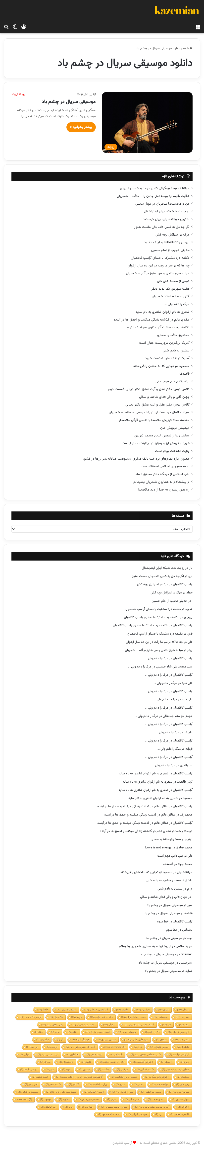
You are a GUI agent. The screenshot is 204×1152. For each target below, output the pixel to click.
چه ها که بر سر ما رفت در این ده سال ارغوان (159, 265)
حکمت (103, 1069)
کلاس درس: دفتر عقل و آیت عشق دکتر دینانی (157, 404)
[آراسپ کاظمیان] (176, 11)
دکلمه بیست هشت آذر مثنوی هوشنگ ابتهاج (158, 327)
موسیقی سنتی (127, 1032)
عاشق (86, 1062)
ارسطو (166, 1062)
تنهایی (25, 1054)
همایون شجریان (179, 1091)
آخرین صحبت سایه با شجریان (152, 1106)
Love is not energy (158, 847)
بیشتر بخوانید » (81, 127)
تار (60, 1039)
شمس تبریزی (107, 1039)
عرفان (183, 1009)
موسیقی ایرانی (137, 1114)
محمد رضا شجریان (133, 1017)
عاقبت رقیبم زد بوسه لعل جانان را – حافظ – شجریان (153, 196)
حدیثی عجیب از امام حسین (170, 250)
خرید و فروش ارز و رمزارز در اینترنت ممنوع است (156, 443)
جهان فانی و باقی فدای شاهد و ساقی (164, 397)
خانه (186, 48)
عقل (38, 1032)
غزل (138, 1047)
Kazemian (24, 1099)
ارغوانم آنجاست (143, 1062)
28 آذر (74, 1084)
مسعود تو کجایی (28, 1091)
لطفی (138, 1084)
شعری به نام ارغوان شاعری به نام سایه (163, 312)
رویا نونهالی (48, 1106)
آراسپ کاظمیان (183, 584)
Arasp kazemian (114, 1047)
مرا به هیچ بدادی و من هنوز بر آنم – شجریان (158, 273)
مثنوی (120, 1084)
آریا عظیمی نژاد (48, 1054)
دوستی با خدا (28, 1069)
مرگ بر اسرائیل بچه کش (172, 234)
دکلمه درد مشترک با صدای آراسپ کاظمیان (160, 257)
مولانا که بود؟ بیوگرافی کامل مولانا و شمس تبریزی (155, 188)
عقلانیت (87, 1106)
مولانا (76, 1017)
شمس (84, 1069)
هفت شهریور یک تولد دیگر (170, 288)
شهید (66, 1069)
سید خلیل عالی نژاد (136, 1039)
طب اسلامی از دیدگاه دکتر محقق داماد (162, 474)
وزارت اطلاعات (97, 1084)
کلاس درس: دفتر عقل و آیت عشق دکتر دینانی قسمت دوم (149, 389)
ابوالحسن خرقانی (96, 1009)
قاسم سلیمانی (179, 1114)
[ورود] (23, 27)
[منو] (197, 27)
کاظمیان (183, 1047)
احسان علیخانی (94, 1091)
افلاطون (72, 1054)
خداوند (64, 1099)
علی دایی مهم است (170, 855)
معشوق (183, 1076)
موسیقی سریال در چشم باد (69, 102)
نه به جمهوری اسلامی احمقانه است (165, 466)
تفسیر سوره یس (88, 1099)
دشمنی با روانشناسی (124, 1076)
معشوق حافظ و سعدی (173, 335)
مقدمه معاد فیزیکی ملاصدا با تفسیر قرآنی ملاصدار (154, 420)
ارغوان (109, 1024)
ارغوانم (183, 1106)
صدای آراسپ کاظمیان (175, 1069)
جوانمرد (143, 1009)
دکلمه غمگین (145, 1069)
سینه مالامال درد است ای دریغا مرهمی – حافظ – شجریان (149, 412)
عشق (163, 1009)
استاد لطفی (40, 1076)
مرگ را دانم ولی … (177, 304)
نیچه (69, 1106)
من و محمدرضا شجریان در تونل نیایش (162, 203)
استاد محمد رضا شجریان (139, 1024)
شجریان (182, 1017)
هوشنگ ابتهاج (80, 1039)
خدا (166, 1024)
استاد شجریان (66, 1009)
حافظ (43, 1009)
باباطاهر (116, 1054)
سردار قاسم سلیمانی (114, 1106)
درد (158, 1114)
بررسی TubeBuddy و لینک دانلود (167, 242)
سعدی (161, 1039)
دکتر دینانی (152, 1032)
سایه (55, 1032)
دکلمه (72, 1032)
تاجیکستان (66, 1062)
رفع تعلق (182, 1084)
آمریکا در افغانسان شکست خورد (167, 358)
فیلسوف (42, 1039)
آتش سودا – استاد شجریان (171, 296)
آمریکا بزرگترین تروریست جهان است (164, 342)
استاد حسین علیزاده (97, 1032)
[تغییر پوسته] (14, 27)
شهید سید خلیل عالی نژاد (61, 1091)
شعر (184, 1024)
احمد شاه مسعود (108, 1114)
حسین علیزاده (159, 1047)
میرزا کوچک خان (122, 1091)
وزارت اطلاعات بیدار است (172, 451)
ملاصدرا (56, 1017)
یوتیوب (45, 1099)
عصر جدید (182, 1039)
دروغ (184, 1062)
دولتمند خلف (160, 1084)
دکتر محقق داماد (52, 1024)
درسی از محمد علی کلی (173, 281)
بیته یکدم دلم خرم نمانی (172, 381)
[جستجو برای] (6, 27)
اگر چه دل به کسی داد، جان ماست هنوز (162, 227)
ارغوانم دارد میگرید (157, 1076)
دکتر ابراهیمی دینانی (112, 1062)
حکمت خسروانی (101, 1017)
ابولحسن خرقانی (178, 1032)
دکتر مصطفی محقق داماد (146, 1054)
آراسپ (52, 1047)
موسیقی (160, 1017)
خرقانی (122, 1069)
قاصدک (184, 373)
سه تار (45, 1062)
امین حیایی (132, 1099)
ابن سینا (32, 1047)
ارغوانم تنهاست (179, 1054)
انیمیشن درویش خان (175, 427)
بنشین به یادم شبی (176, 350)
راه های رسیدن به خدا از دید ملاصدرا (164, 489)
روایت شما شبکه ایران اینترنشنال (167, 211)
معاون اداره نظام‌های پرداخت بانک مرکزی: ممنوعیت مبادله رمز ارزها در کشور (136, 458)
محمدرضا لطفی (151, 1091)
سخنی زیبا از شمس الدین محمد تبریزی (162, 435)
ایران (111, 1099)
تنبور (50, 1069)
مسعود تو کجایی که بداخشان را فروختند (161, 366)
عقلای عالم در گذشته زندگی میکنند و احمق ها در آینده (151, 319)
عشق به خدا (156, 1099)
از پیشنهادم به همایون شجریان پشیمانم (161, 482)
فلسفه (122, 1009)
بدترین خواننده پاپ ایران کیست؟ (167, 219)
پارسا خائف (94, 1054)
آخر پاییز (31, 1084)
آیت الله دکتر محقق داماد (80, 1047)
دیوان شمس (180, 1099)
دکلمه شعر (53, 1084)
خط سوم (162, 921)
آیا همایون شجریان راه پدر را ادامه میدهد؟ (79, 1076)
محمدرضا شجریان (83, 1024)
